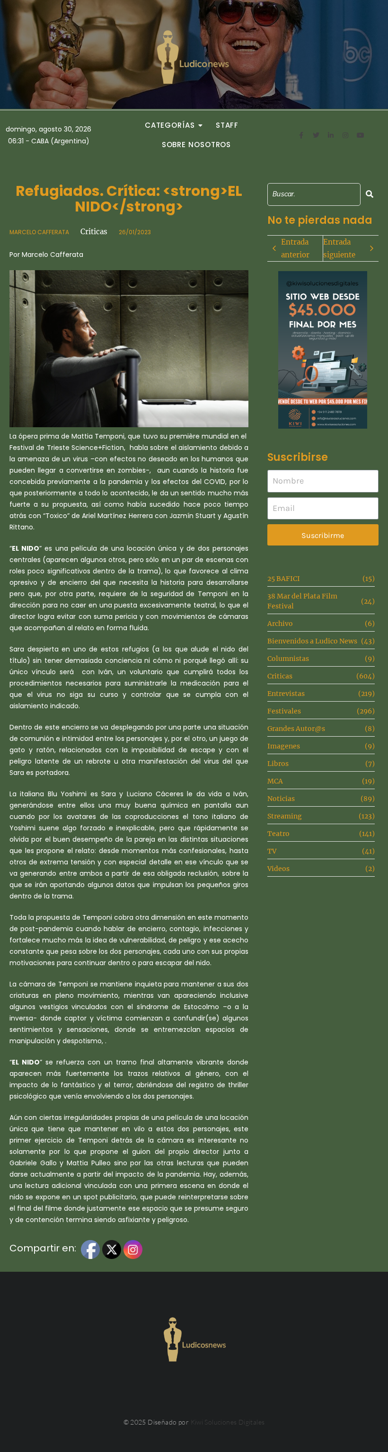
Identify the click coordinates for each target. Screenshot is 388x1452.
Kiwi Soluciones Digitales (228, 1422)
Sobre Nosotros (196, 145)
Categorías (170, 125)
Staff (227, 125)
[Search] (370, 194)
